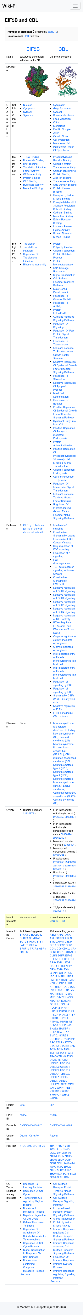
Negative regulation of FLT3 (64, 707)
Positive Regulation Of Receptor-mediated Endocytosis (64, 433)
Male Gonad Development (60, 290)
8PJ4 (36, 1146)
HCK (69, 973)
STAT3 (68, 1042)
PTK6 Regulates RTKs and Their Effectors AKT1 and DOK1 (64, 628)
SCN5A (54, 1025)
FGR (67, 962)
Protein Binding (31, 177)
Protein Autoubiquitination (63, 443)
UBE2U (63, 1080)
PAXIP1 (24, 945)
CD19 (53, 945)
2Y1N (67, 1152)
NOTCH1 (66, 1000)
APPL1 (61, 934)
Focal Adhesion (62, 119)
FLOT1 (53, 966)
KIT (70, 983)
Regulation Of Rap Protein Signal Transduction (63, 334)
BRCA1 (24, 934)
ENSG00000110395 (61, 1125)
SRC (52, 1042)
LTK (66, 990)
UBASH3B (56, 1060)
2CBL (53, 1149)
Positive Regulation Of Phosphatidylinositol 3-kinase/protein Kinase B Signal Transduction (64, 457)
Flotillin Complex (62, 129)
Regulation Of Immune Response (63, 1258)
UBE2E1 (65, 1066)
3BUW (53, 1159)
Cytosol (27, 112)
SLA (59, 1032)
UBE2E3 (65, 1070)
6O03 (53, 1177)
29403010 (70, 862)
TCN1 (53, 1049)
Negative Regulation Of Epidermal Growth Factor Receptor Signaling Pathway (65, 367)
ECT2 (23, 941)
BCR (58, 938)
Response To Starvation (60, 377)
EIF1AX (31, 941)
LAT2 (66, 987)
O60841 (24, 1135)
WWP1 (60, 1087)
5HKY (60, 1170)
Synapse (28, 115)
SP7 (63, 1039)
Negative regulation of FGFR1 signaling (64, 589)
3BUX (61, 1159)
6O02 (73, 1173)
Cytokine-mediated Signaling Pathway (63, 318)
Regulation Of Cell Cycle (33, 1192)
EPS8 (53, 962)
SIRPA (33, 945)
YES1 (68, 1087)
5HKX (53, 1170)
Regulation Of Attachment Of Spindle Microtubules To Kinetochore (35, 1234)
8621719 (52, 31)
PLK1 (71, 1011)
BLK (63, 938)
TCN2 (60, 1049)
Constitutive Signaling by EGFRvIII (60, 580)
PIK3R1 (65, 1007)
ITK (58, 980)
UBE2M (64, 1077)
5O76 (66, 1173)
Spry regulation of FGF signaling (63, 547)
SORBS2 (55, 1039)
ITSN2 (64, 980)
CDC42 (38, 934)
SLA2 (66, 1032)
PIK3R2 (54, 1011)
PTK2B (54, 1018)
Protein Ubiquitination (60, 311)
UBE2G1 (55, 1073)
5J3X (59, 1173)
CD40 (53, 948)
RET (71, 1021)
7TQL (23, 1146)
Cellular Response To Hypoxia (63, 478)
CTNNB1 (71, 952)
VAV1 (71, 1084)
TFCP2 (34, 948)
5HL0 (53, 1173)
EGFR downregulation (61, 561)
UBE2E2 (54, 1070)
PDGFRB (55, 1007)
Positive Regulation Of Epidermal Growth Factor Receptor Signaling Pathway (65, 412)
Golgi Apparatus (62, 108)
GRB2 (62, 973)
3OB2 (53, 1163)
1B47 (53, 1146)
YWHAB (54, 1091)
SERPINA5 (65, 1025)
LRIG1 (60, 990)
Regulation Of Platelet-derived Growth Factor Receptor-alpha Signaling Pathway (63, 511)
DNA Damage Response (61, 269)
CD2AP (61, 945)
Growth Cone (60, 136)
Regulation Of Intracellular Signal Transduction (63, 487)
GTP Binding (30, 181)
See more (25, 1274)
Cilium (56, 122)
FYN (66, 969)
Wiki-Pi (9, 6)
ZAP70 (54, 1098)
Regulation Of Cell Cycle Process (33, 1244)
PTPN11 (63, 1018)
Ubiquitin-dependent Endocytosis (64, 471)
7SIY (66, 1177)
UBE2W (54, 1084)
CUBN (53, 955)
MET (62, 993)
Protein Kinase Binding (61, 189)
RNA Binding (30, 164)
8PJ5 (42, 1146)
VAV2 (53, 1087)
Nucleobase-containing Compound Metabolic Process (33, 1265)
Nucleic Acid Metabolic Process (33, 1209)
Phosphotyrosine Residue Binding (62, 158)
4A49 (66, 1163)
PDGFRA (64, 1004)
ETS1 (62, 921)
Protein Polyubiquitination (63, 245)
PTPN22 (54, 1021)
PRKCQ (63, 1014)
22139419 (58, 865)
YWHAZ (64, 1094)
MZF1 (62, 997)
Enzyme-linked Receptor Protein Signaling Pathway (63, 1211)
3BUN (61, 1156)
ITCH (52, 980)
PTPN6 (64, 1021)
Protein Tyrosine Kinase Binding (62, 235)
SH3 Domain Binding (64, 184)
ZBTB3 (24, 952)
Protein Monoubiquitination (63, 262)
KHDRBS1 (62, 983)
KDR (52, 983)
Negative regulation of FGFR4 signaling (64, 610)
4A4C (53, 1166)
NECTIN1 (55, 1000)
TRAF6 (54, 1056)
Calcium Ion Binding (64, 171)
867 (52, 1105)
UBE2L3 (54, 1077)
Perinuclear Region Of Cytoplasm (63, 148)
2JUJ (60, 1149)
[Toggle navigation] (75, 6)
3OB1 (68, 1159)
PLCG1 (63, 1011)
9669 (22, 1105)
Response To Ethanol (60, 401)
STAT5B (64, 1046)
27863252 (58, 817)
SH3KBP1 (64, 1028)
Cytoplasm (29, 108)
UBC (65, 1060)
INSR (70, 976)
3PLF (60, 1163)
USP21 (63, 1084)
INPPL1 (62, 976)
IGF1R (53, 976)
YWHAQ (54, 1094)
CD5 (59, 948)
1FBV (59, 1146)
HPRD (27, 36)
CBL (63, 48)
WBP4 (42, 948)
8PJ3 (29, 1146)
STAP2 (60, 1042)
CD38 (69, 945)
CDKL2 (66, 948)
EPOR (71, 959)
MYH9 (68, 993)
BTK (52, 941)
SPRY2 (70, 1039)
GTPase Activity (32, 174)
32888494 (70, 817)
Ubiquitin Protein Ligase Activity (62, 228)
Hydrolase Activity (33, 184)
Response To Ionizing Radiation (33, 1185)
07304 (23, 1115)
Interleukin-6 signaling (60, 526)
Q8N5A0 (34, 1135)
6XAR (60, 1177)
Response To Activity (60, 304)
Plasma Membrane (63, 115)
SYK (72, 1046)
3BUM (53, 1156)
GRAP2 (54, 973)
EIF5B (33, 48)
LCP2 (53, 990)
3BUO (68, 1156)
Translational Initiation (30, 248)
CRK (73, 948)
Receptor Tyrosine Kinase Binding (63, 196)
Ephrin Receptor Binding (62, 221)
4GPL (60, 1166)
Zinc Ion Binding (62, 177)
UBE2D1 (54, 1063)
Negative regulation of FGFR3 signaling (64, 603)
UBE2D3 (54, 1066)
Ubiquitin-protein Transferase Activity (64, 165)
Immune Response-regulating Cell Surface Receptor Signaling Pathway (64, 1234)
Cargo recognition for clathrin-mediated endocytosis (64, 639)
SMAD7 (54, 1035)
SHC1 (53, 1032)
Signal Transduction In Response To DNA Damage (34, 1253)
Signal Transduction (64, 275)
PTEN (72, 1014)
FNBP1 (68, 966)
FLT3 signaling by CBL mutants (63, 714)
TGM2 (67, 1049)
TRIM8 (62, 1056)
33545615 (58, 869)
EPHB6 (63, 959)
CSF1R (61, 952)
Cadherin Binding (62, 212)
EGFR (61, 955)
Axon (56, 132)
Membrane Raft (61, 143)
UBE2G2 (65, 1073)
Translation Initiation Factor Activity (34, 169)
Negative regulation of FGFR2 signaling (64, 596)
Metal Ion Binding (33, 188)
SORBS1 (64, 1035)
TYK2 (70, 1056)
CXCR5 (54, 921)
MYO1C (54, 997)
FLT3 (61, 966)
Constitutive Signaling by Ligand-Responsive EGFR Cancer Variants (64, 537)
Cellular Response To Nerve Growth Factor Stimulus (63, 497)
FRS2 (53, 969)
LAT (60, 987)
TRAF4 (69, 1053)
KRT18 (54, 987)
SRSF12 (24, 948)
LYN (72, 990)
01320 (53, 1115)
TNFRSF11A (57, 1053)
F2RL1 (60, 962)
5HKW (67, 1166)
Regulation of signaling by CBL (62, 683)
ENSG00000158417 (31, 1125)
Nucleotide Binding (33, 160)
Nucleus (27, 105)
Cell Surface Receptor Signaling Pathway (63, 281)
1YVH (66, 1146)
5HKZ (67, 1170)
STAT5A (54, 1046)
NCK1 (70, 997)
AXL (52, 938)
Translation (29, 243)
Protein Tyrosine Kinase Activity (62, 1223)
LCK (72, 987)
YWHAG (64, 1091)
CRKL (53, 952)
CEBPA (24, 938)
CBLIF (68, 941)
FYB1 (60, 969)
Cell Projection (61, 139)
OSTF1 (54, 1004)
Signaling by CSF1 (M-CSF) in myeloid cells (64, 699)
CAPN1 (60, 941)
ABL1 (53, 934)
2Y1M (60, 1152)
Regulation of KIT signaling (63, 554)
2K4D (66, 1149)
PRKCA (54, 1014)
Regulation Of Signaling (61, 325)
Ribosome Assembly (34, 264)
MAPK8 (54, 993)
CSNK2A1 (34, 938)
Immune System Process (62, 1265)
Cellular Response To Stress (33, 1223)
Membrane (59, 126)
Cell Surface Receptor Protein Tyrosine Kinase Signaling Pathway (63, 1189)
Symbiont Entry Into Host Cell (64, 422)
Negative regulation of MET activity (64, 617)
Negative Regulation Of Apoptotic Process (64, 386)
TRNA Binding (31, 157)
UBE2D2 (65, 1063)
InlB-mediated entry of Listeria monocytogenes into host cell (64, 659)
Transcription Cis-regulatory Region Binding (33, 1201)
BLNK (70, 938)
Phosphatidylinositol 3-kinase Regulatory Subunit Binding (64, 205)
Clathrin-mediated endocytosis (63, 648)
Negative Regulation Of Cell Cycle (34, 1216)
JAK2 (72, 980)
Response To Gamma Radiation (63, 297)
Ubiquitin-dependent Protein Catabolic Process (64, 254)
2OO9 (53, 1152)
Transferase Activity (64, 181)
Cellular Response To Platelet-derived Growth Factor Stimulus (63, 353)
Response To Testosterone (60, 342)
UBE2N (54, 1080)
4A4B (73, 1163)
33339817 (58, 910)
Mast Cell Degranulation (61, 394)
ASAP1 (69, 934)
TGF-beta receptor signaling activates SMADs (63, 570)
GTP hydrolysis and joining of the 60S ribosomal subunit (34, 528)
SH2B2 (54, 1028)
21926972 (28, 813)
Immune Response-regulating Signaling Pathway (64, 1274)
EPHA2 (54, 959)
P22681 (54, 1135)
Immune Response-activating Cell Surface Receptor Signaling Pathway (64, 1248)
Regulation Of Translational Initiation (30, 257)
